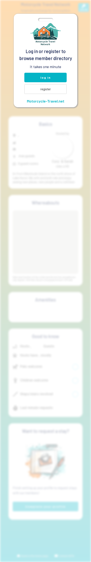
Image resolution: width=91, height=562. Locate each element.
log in (45, 77)
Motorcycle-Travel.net (45, 101)
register (45, 89)
